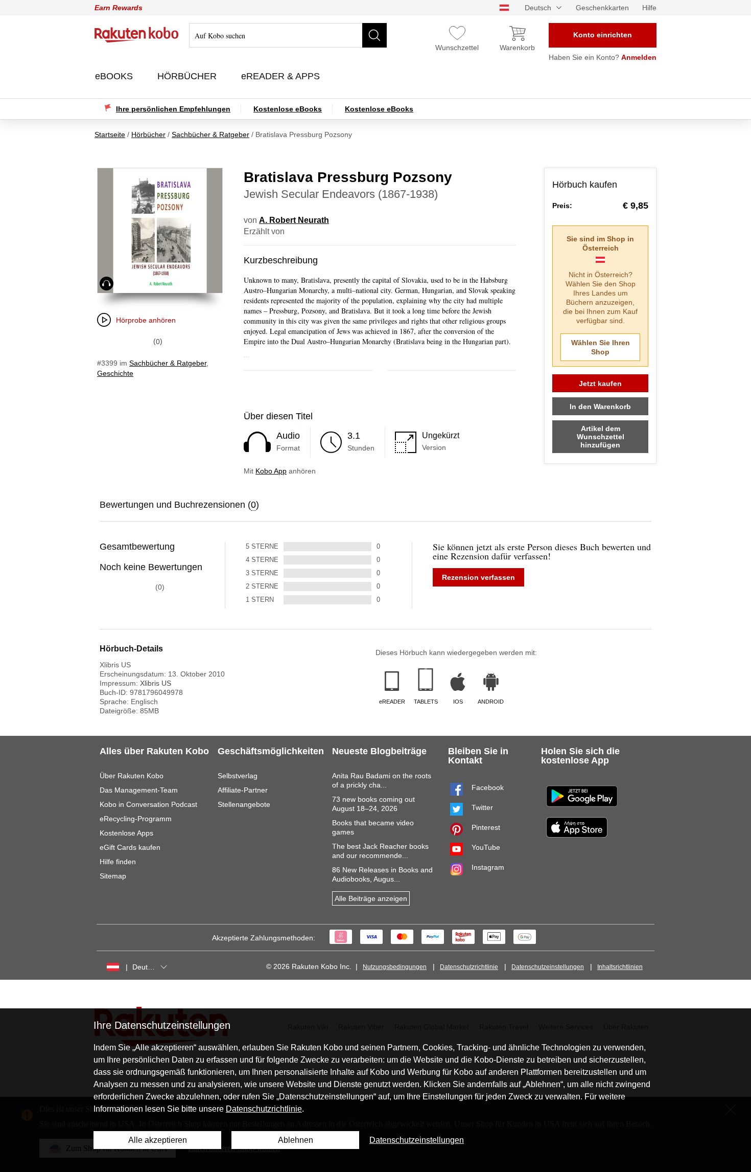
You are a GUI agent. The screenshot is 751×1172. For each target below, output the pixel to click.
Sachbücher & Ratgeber (167, 363)
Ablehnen (295, 1140)
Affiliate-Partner (243, 790)
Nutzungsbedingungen (395, 967)
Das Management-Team (139, 790)
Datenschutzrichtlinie (469, 967)
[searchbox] (288, 35)
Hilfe (649, 8)
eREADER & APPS (281, 76)
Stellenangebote (244, 804)
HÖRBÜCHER (188, 76)
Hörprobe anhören (146, 320)
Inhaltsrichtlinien (620, 967)
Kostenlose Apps (126, 833)
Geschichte (115, 373)
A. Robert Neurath (294, 220)
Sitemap (113, 876)
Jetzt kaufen (600, 383)
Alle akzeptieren (157, 1140)
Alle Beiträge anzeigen (371, 898)
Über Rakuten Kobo (131, 776)
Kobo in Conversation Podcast (148, 804)
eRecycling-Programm (136, 819)
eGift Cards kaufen (130, 847)
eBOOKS (115, 76)
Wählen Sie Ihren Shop (600, 347)
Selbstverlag (237, 776)
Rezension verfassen (478, 577)
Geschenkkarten (602, 8)
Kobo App (271, 471)
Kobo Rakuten (137, 35)
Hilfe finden (118, 862)
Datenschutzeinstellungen (547, 967)
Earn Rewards (119, 8)
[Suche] (374, 35)
